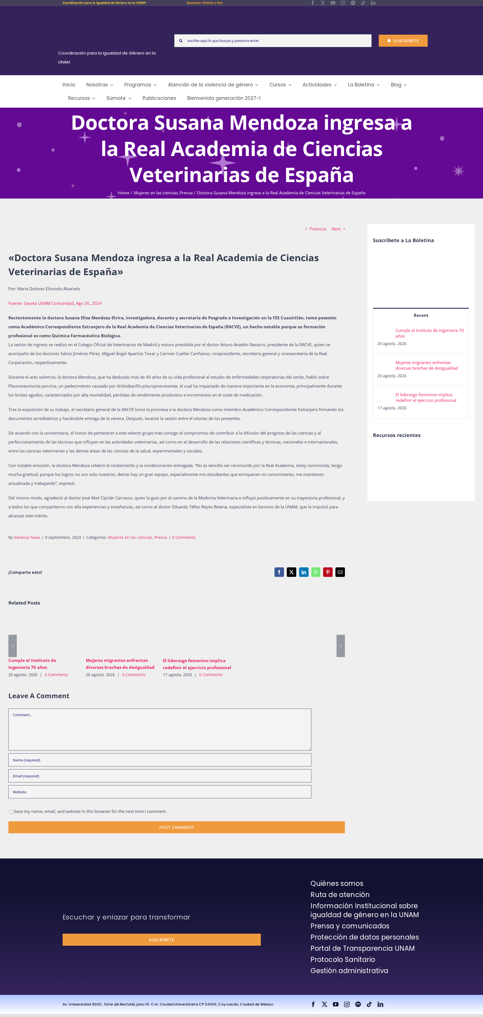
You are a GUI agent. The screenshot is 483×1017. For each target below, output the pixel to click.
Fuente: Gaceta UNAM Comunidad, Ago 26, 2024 (55, 303)
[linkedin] (373, 3)
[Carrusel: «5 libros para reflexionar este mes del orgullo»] (403, 470)
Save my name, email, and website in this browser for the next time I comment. (90, 811)
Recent (421, 315)
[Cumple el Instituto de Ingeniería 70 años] (42, 633)
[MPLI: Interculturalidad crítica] (382, 452)
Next (336, 229)
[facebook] (313, 3)
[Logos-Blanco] (109, 12)
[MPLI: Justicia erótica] (403, 452)
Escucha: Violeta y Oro (204, 3)
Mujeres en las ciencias (130, 537)
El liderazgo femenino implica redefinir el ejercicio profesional (189, 633)
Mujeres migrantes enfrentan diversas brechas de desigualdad (112, 633)
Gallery (51, 633)
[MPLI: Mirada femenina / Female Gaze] (382, 464)
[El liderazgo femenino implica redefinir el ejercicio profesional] (197, 633)
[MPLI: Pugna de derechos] (443, 452)
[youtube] (333, 3)
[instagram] (343, 3)
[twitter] (323, 3)
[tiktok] (363, 3)
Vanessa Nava (27, 537)
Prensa (160, 537)
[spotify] (353, 3)
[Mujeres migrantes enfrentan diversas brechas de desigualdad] (120, 633)
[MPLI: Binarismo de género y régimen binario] (423, 452)
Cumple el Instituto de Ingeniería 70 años (35, 633)
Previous (318, 229)
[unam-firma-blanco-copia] (78, 880)
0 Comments (184, 537)
